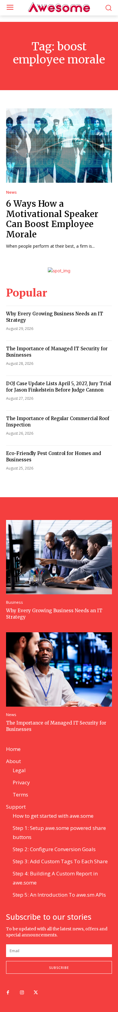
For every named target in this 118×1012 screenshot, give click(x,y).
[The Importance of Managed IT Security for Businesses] (59, 669)
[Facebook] (7, 992)
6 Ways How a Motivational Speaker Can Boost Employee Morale (52, 219)
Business (14, 602)
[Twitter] (35, 992)
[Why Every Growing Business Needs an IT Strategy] (59, 557)
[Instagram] (21, 992)
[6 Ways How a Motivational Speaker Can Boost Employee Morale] (59, 145)
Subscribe (59, 967)
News (11, 192)
